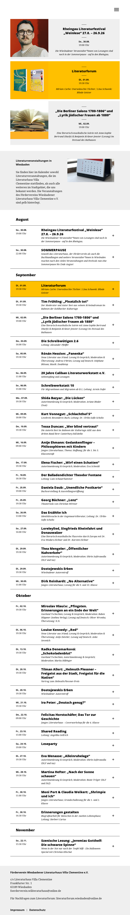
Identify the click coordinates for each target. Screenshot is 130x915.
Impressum (17, 910)
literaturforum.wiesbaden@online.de (79, 898)
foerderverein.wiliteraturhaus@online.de (35, 891)
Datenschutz (37, 910)
